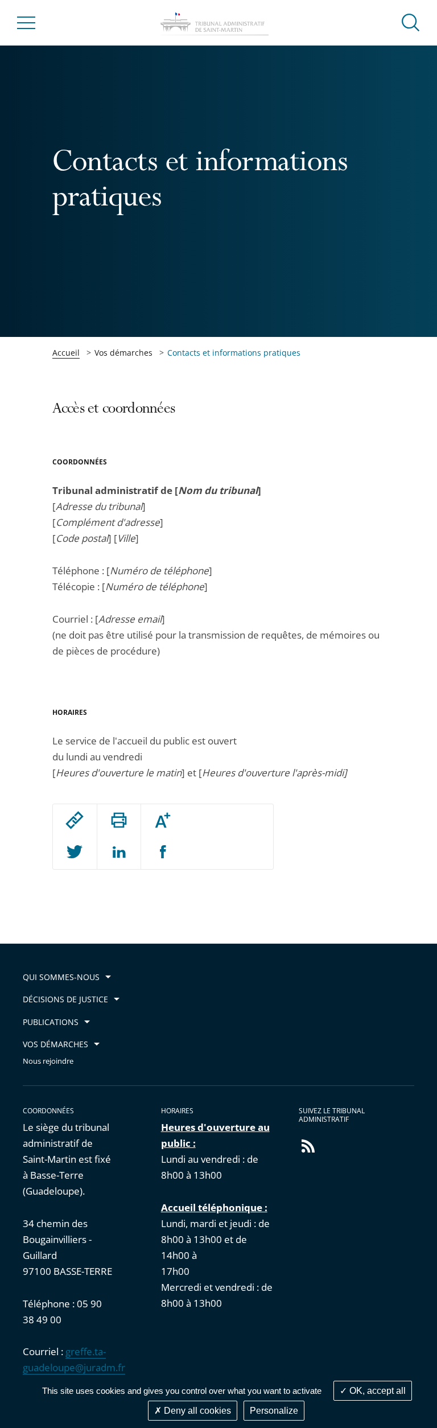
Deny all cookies (196, 1410)
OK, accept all (376, 1391)
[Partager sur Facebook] (163, 852)
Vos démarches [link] (123, 352)
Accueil (66, 352)
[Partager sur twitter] (74, 852)
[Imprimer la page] (119, 820)
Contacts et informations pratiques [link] (233, 352)
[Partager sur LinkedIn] (119, 852)
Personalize (274, 1410)
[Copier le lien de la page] (74, 820)
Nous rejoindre (48, 1061)
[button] (411, 21)
